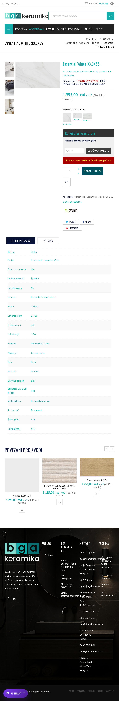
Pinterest (73, 227)
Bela (33, 362)
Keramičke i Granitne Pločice (82, 43)
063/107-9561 (12, 3)
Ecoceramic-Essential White (45, 260)
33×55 (34, 315)
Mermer (35, 371)
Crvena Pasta (38, 352)
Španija (35, 278)
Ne (32, 269)
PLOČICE (105, 39)
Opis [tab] (50, 240)
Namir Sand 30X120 (97, 479)
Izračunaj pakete (98, 150)
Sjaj (33, 380)
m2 (32, 325)
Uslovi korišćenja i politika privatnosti (106, 562)
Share (88, 221)
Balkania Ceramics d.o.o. (43, 297)
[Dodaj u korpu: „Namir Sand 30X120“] (97, 494)
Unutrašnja (36, 343)
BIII (33, 390)
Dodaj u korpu (92, 171)
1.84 (33, 334)
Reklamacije (107, 595)
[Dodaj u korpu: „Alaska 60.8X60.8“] (22, 509)
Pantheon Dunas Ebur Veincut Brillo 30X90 (59, 487)
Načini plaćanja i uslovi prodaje (106, 579)
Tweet (72, 221)
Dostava (49, 555)
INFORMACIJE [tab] (22, 240)
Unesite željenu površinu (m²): (80, 140)
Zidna (46, 343)
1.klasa (35, 306)
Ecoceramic (76, 201)
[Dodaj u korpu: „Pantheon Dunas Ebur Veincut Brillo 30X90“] (59, 502)
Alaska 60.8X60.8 (22, 495)
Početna (91, 39)
